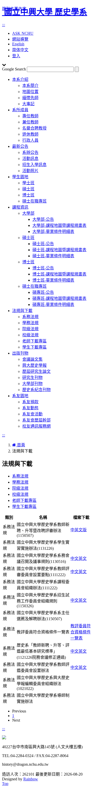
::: (3, 25)
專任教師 (30, 116)
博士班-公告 (43, 268)
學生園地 (20, 177)
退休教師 (30, 134)
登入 (16, 56)
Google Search (14, 69)
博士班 (28, 195)
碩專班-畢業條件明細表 (53, 304)
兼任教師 (30, 122)
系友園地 (20, 396)
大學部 (28, 213)
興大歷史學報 (34, 365)
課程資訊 (20, 207)
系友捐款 (30, 402)
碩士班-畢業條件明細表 (53, 256)
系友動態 (30, 408)
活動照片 (30, 171)
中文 (74, 558)
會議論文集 (32, 359)
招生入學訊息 (34, 164)
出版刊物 (20, 353)
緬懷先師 (30, 98)
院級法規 (30, 329)
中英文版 (78, 530)
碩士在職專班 (34, 201)
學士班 (28, 183)
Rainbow (30, 779)
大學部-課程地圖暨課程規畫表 (59, 225)
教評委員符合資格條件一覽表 (80, 632)
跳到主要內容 (14, 9)
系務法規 (30, 317)
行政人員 (30, 140)
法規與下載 (22, 310)
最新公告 (20, 146)
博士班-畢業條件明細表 (53, 280)
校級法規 (30, 335)
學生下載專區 (34, 347)
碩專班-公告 (43, 292)
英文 (83, 558)
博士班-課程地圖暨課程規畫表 (59, 274)
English (18, 44)
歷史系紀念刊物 (36, 390)
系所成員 (20, 110)
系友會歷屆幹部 (36, 420)
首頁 (20, 445)
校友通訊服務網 (36, 426)
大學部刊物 (32, 383)
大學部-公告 (43, 219)
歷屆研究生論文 (36, 371)
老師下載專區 (34, 341)
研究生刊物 (32, 377)
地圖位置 (30, 91)
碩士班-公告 (43, 244)
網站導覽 (20, 39)
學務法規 (30, 323)
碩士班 (28, 189)
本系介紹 (20, 79)
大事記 (28, 104)
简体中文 (20, 50)
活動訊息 (30, 158)
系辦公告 (30, 152)
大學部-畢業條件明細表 (53, 231)
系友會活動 (32, 414)
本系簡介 (30, 85)
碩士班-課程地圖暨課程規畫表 (59, 250)
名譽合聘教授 (34, 128)
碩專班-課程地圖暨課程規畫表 (59, 298)
